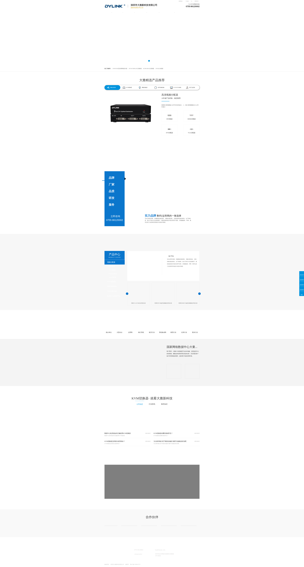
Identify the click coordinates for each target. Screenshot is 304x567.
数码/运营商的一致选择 (152, 320)
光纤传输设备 (153, 12)
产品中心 (115, 255)
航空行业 (152, 332)
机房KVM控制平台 (167, 12)
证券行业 (184, 332)
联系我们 (181, 1)
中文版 (187, 1)
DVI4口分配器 (159, 68)
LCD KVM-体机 (177, 87)
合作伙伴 (152, 517)
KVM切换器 (128, 12)
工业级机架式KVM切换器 (175, 96)
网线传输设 (144, 87)
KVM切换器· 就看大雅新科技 (152, 398)
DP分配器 (112, 266)
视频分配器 (117, 12)
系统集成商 (162, 332)
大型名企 (119, 332)
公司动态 (140, 404)
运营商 (130, 332)
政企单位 (109, 332)
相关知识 (164, 404)
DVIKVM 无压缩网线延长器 (120, 68)
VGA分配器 (112, 277)
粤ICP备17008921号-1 (135, 564)
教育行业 (173, 332)
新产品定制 (192, 87)
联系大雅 (179, 12)
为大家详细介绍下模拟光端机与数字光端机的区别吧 (170, 441)
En (191, 1)
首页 (108, 12)
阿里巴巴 (196, 1)
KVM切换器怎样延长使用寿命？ (114, 441)
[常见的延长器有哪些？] (177, 418)
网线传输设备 (140, 12)
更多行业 (195, 332)
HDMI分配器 (113, 273)
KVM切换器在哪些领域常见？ (163, 433)
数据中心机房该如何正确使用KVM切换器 (117, 433)
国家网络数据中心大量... (182, 346)
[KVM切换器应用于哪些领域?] (127, 418)
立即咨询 (164, 491)
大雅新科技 (107, 541)
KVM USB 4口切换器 (148, 68)
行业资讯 (152, 404)
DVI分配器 (112, 270)
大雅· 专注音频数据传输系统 (152, 244)
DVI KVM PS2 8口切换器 (135, 68)
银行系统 (141, 332)
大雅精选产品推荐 (152, 80)
